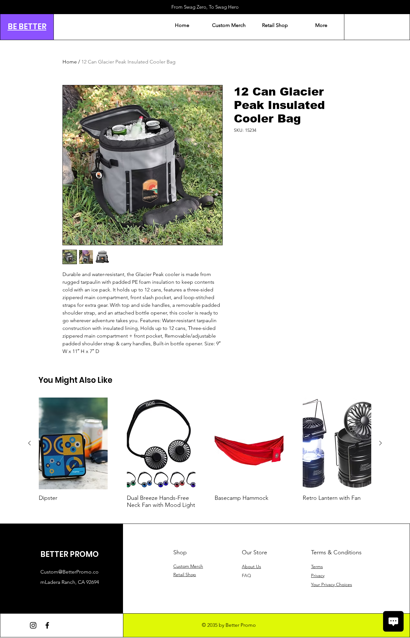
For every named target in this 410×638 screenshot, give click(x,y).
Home (69, 62)
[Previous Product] (29, 443)
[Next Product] (380, 443)
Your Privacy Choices (331, 584)
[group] (205, 456)
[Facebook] (47, 625)
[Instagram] (33, 625)
